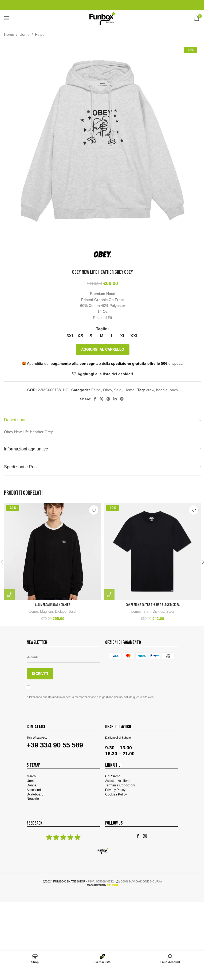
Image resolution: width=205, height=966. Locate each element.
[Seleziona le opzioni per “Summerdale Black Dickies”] (9, 594)
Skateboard (35, 794)
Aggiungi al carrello (102, 349)
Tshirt (146, 611)
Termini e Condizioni (120, 785)
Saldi (118, 390)
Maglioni (46, 611)
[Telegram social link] (121, 399)
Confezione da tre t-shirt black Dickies (152, 605)
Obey (107, 390)
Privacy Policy (115, 790)
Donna (32, 785)
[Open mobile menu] (6, 18)
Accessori (34, 790)
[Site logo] (102, 18)
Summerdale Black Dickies (52, 605)
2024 (65, 881)
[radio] (69, 336)
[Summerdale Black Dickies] (52, 551)
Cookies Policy (116, 794)
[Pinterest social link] (108, 399)
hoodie (162, 390)
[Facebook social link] (95, 399)
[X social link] (101, 399)
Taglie (101, 329)
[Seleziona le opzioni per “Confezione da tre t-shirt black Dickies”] (109, 594)
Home (9, 34)
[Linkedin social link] (115, 399)
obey (174, 390)
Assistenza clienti (117, 781)
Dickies (60, 611)
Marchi (32, 776)
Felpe (40, 34)
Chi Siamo (112, 776)
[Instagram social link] (144, 836)
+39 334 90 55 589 (55, 745)
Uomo (24, 34)
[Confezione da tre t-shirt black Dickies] (152, 551)
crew (150, 390)
